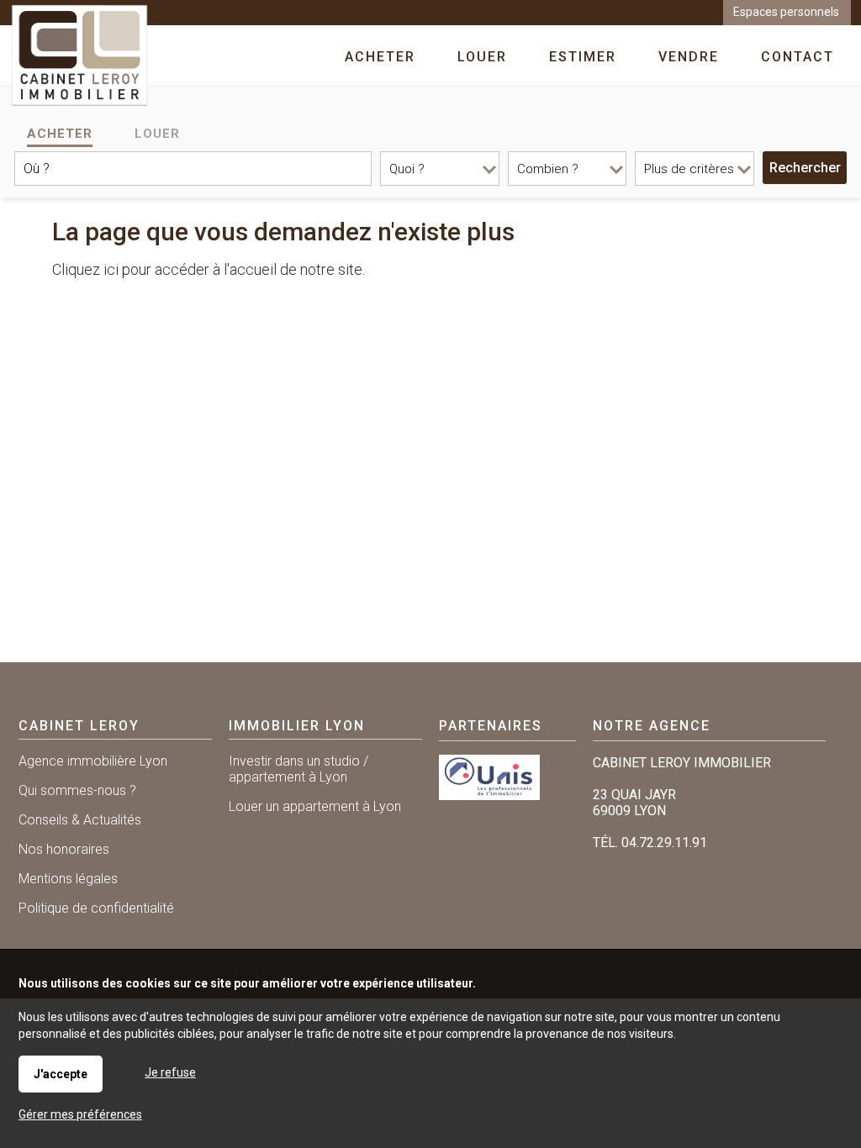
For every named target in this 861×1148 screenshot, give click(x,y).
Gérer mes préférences (80, 1114)
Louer (157, 133)
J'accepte (60, 1074)
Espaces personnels (786, 11)
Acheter (59, 133)
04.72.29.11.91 (664, 842)
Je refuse (170, 1072)
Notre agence (651, 726)
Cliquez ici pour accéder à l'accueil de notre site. (208, 269)
